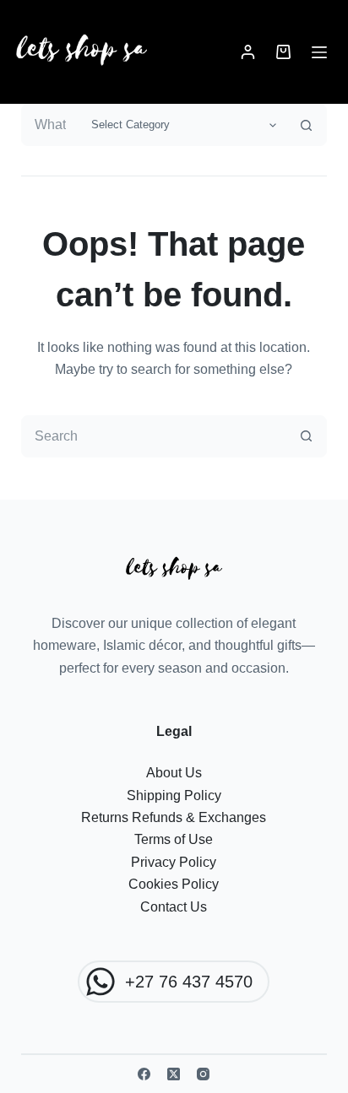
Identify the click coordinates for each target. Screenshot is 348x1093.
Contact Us (173, 907)
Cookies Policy (173, 884)
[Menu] (319, 52)
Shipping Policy (174, 795)
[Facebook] (144, 1074)
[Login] (248, 52)
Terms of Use (173, 839)
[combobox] (52, 125)
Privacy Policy (173, 862)
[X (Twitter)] (173, 1074)
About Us (174, 773)
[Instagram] (203, 1074)
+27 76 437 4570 (189, 981)
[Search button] (305, 125)
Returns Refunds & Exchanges (173, 817)
